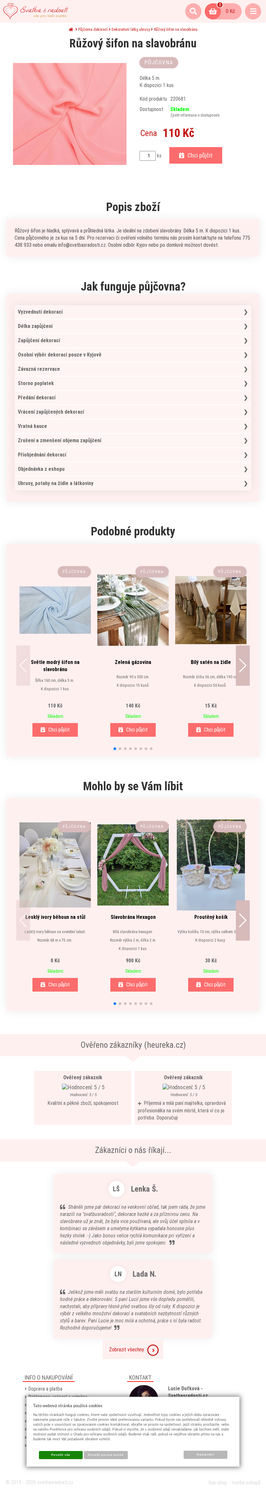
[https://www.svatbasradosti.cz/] (35, 11)
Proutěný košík (211, 917)
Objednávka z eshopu (41, 469)
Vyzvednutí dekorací (40, 312)
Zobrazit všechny (126, 1349)
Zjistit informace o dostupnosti (195, 115)
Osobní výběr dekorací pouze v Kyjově (60, 355)
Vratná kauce (32, 426)
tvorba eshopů (245, 1483)
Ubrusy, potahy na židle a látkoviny (55, 483)
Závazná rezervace (39, 369)
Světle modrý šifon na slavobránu (55, 665)
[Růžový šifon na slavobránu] (69, 114)
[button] (23, 665)
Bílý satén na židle (211, 662)
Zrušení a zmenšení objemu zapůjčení (59, 440)
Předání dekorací (36, 397)
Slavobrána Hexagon (133, 917)
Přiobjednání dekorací (42, 455)
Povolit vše (60, 1455)
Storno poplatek (36, 383)
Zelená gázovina (133, 662)
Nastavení (205, 1454)
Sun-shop (217, 1483)
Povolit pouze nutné (106, 1455)
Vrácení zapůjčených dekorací (51, 412)
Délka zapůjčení (35, 326)
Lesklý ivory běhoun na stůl (55, 917)
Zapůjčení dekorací (39, 340)
